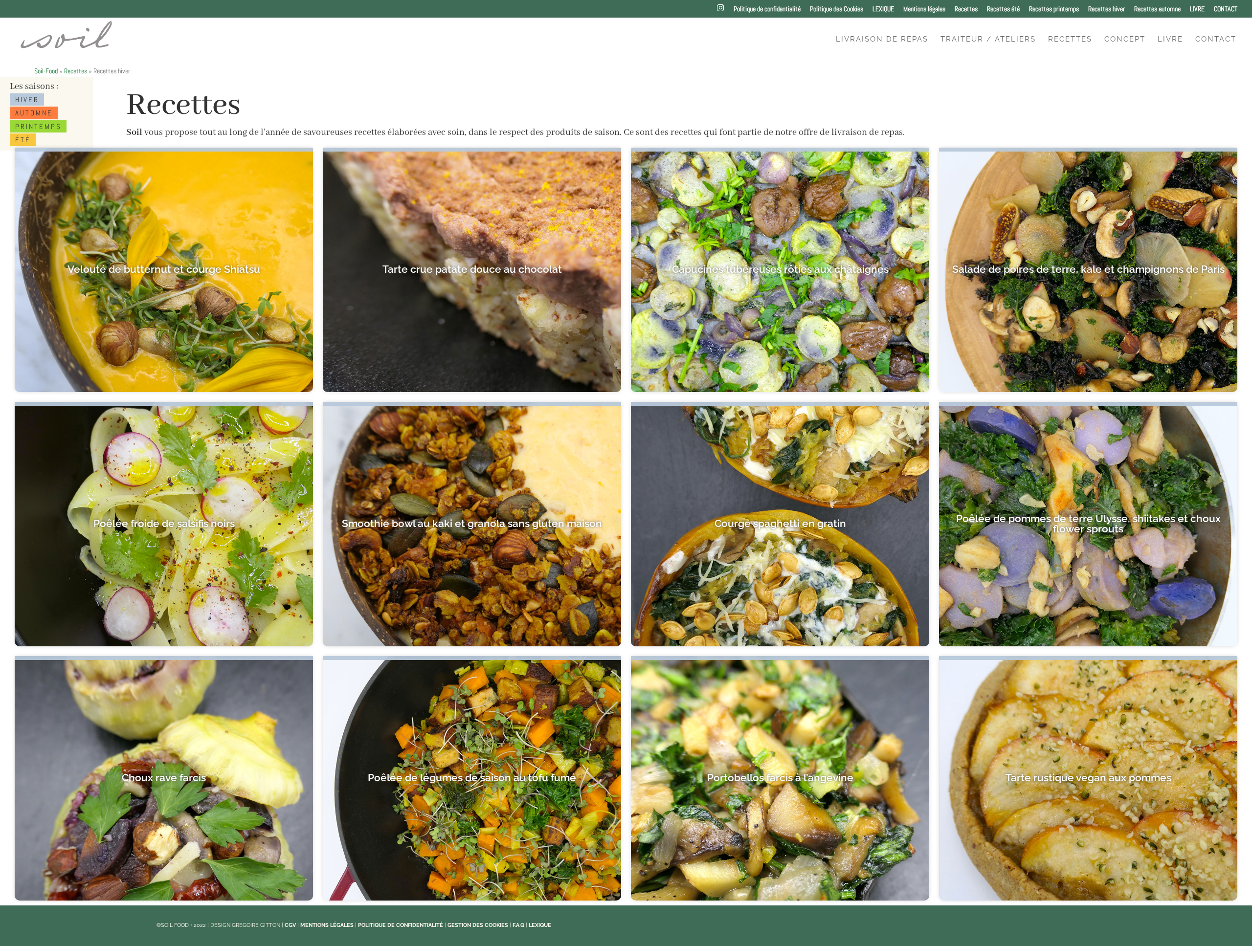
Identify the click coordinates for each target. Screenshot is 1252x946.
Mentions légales (924, 9)
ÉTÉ (23, 139)
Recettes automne (1157, 9)
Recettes (966, 9)
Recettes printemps (1054, 9)
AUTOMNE (34, 112)
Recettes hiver (1106, 9)
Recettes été (1003, 9)
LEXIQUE (883, 9)
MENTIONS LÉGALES (327, 925)
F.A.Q (518, 925)
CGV (290, 925)
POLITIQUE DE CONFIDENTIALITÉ (400, 925)
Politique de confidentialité (767, 9)
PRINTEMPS (38, 126)
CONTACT (1225, 9)
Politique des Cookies (836, 9)
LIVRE (1197, 9)
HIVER (27, 99)
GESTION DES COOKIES (477, 925)
